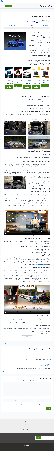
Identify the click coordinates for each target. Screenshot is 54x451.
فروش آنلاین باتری (25, 421)
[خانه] (52, 1)
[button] (27, 1)
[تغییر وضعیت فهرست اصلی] (2, 6)
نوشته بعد (4, 343)
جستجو (38, 438)
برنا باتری (41, 270)
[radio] (31, 335)
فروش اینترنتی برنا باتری (44, 6)
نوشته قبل (50, 343)
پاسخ (4, 362)
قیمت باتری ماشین (25, 424)
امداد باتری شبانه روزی (25, 426)
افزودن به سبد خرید (45, 85)
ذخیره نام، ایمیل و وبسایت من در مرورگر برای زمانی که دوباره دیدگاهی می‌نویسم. (32, 404)
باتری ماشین (25, 445)
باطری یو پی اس (25, 429)
